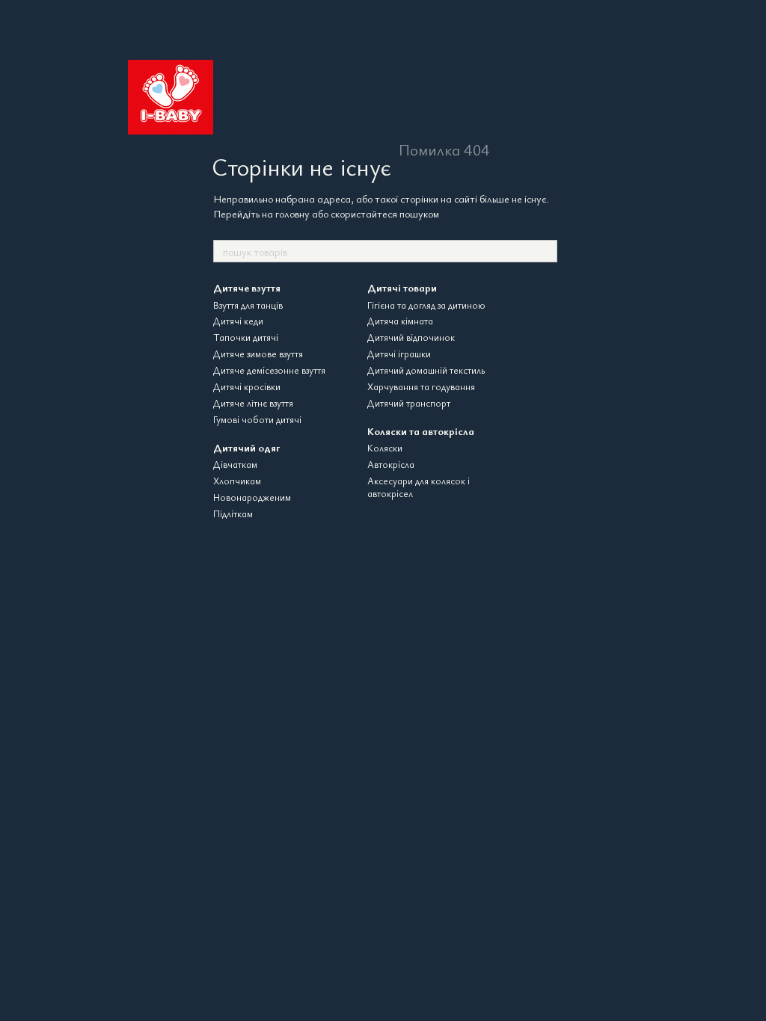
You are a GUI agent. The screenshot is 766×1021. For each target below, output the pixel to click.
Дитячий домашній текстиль (426, 370)
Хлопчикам (237, 480)
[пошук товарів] (545, 251)
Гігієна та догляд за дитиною (426, 305)
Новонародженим (252, 497)
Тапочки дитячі (245, 337)
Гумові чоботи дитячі (257, 419)
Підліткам (233, 513)
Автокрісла (390, 464)
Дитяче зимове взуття (258, 353)
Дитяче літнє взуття (253, 403)
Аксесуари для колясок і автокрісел (418, 487)
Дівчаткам (235, 464)
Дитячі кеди (238, 320)
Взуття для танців (248, 305)
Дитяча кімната (400, 320)
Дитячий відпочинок (411, 337)
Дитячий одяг (247, 447)
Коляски (384, 447)
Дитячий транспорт (408, 403)
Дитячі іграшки (399, 353)
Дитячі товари (402, 287)
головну (292, 213)
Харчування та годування (421, 386)
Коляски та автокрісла (420, 431)
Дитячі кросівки (247, 386)
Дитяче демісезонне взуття (269, 370)
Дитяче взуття (247, 287)
